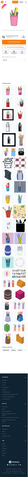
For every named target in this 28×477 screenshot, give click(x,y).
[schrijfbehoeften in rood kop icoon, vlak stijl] (8, 114)
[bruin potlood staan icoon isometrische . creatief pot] (18, 444)
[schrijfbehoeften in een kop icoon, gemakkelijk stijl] (9, 188)
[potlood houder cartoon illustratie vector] (8, 400)
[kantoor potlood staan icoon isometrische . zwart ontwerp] (8, 249)
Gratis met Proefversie (14, 42)
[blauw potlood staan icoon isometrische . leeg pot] (8, 376)
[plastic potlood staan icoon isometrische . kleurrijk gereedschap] (19, 455)
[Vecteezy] (2, 2)
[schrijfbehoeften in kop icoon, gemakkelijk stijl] (8, 175)
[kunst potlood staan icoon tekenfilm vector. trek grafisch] (8, 261)
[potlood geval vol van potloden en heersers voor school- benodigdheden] (8, 225)
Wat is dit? (14, 57)
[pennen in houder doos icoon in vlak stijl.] (7, 351)
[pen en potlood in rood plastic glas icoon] (8, 151)
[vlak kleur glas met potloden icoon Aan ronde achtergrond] (19, 411)
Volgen (23, 37)
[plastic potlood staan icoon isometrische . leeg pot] (7, 443)
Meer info (5, 60)
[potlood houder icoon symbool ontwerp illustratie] (12, 214)
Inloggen (21, 2)
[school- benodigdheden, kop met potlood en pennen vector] (19, 310)
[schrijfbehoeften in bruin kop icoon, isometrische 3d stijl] (8, 127)
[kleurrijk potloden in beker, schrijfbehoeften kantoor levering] (4, 214)
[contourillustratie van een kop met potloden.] (8, 337)
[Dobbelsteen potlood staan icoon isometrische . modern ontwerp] (8, 456)
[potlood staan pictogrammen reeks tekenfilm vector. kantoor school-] (9, 423)
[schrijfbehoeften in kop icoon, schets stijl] (8, 163)
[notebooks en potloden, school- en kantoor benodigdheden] (8, 323)
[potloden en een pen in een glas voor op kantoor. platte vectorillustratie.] (8, 364)
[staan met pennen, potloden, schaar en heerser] (8, 297)
